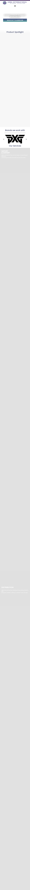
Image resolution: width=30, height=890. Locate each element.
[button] (15, 6)
